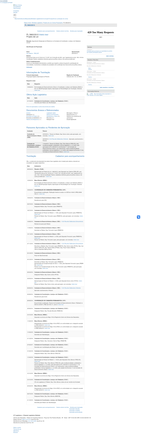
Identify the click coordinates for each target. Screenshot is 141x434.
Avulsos (28, 113)
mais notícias (110, 56)
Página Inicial (27, 22)
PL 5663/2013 (30, 25)
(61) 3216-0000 (32, 421)
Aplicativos (16, 431)
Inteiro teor (43, 34)
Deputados (28, 18)
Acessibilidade (17, 6)
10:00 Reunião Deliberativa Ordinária (58, 139)
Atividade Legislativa (36, 18)
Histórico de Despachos (32, 119)
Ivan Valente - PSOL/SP (32, 53)
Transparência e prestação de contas (58, 18)
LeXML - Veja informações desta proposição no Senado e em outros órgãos (100, 94)
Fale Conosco (17, 8)
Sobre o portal (17, 427)
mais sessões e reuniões (107, 87)
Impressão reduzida (74, 409)
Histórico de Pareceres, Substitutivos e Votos (53, 115)
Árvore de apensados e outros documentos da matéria (40, 106)
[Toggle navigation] (14, 17)
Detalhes (90, 69)
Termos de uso (17, 429)
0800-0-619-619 (26, 419)
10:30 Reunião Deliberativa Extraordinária (72, 243)
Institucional (22, 18)
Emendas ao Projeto (31, 116)
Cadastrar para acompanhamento (46, 31)
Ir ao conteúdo (4, 1)
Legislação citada (51, 113)
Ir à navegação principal (6, 2)
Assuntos (17, 18)
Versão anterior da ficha (62, 31)
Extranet (15, 432)
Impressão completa (74, 410)
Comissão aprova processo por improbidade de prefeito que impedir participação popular (99, 51)
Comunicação (45, 18)
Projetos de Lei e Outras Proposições (53, 22)
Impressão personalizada (75, 412)
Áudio (89, 68)
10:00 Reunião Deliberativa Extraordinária (72, 221)
